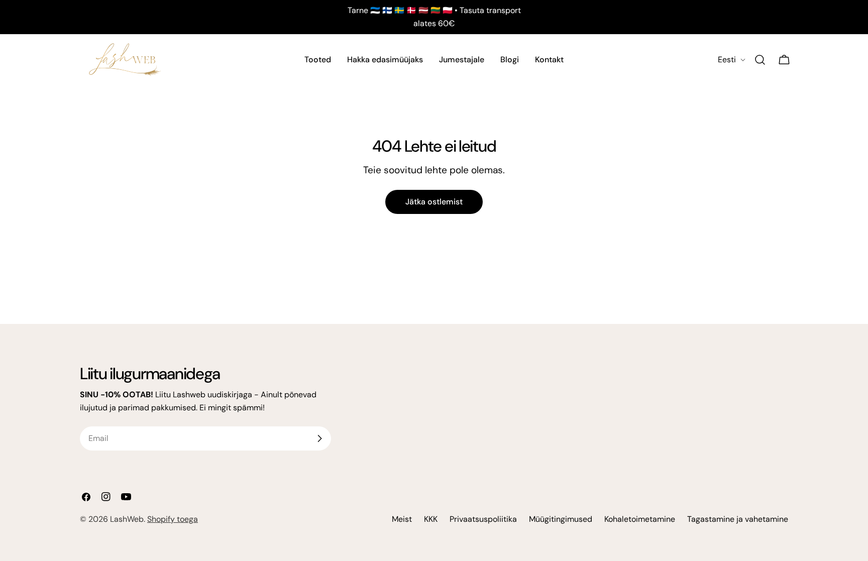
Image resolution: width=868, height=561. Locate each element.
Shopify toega (172, 519)
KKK (431, 519)
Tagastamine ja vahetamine (737, 519)
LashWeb (127, 519)
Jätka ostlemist (434, 201)
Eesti (727, 59)
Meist (402, 519)
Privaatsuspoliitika (483, 519)
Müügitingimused (560, 519)
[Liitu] (319, 438)
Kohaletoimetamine (639, 519)
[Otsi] (760, 60)
